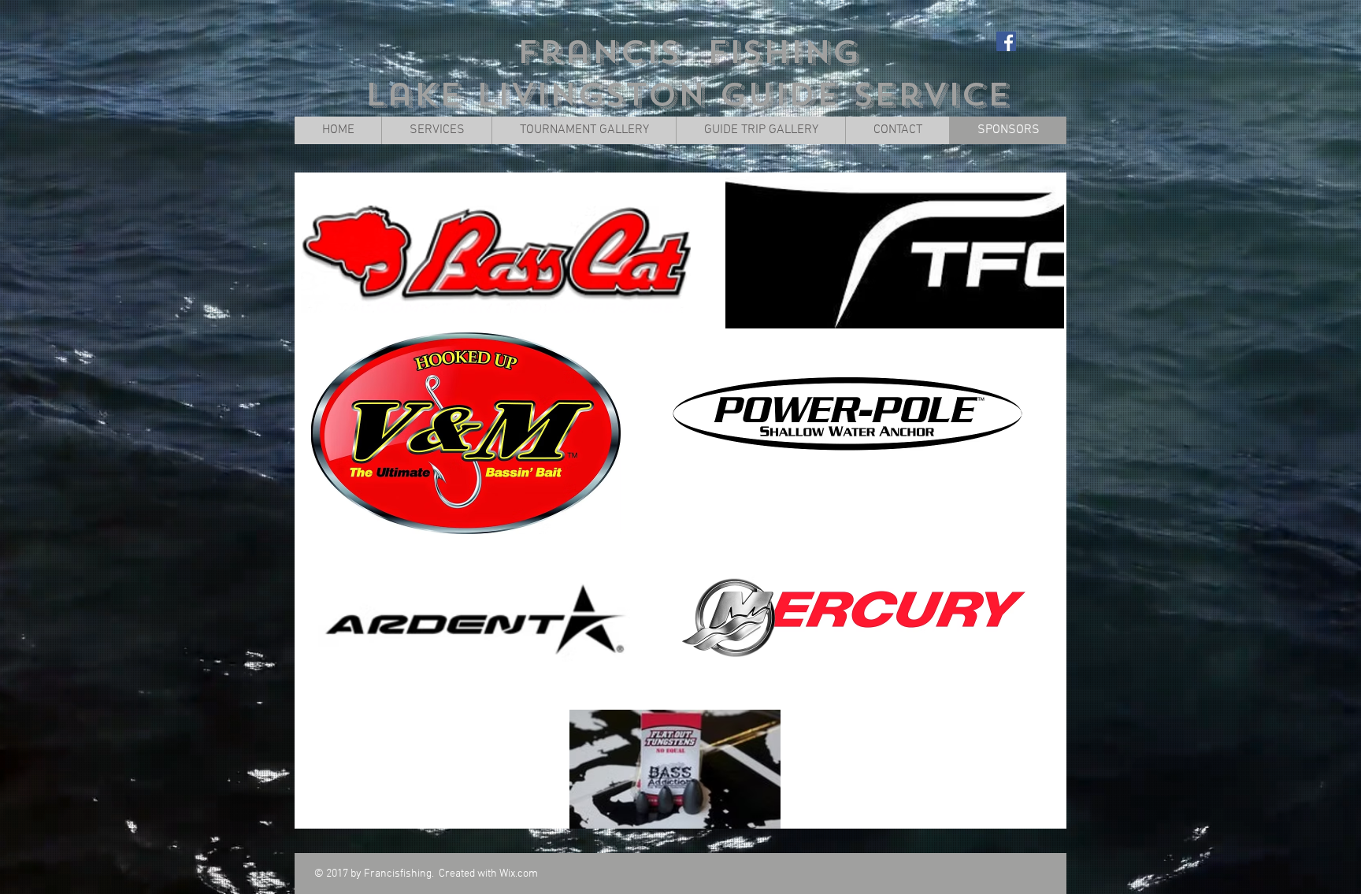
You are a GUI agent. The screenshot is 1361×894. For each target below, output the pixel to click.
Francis (598, 52)
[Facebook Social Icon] (1006, 41)
